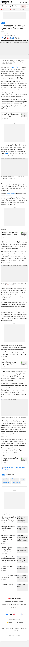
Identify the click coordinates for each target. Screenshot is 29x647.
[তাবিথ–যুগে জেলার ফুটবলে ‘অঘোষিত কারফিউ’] (22, 529)
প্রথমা (25, 604)
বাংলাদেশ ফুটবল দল (15, 67)
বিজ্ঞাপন (11, 628)
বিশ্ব (16, 6)
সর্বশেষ (2, 6)
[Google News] (22, 614)
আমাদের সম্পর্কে (4, 628)
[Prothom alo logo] (14, 599)
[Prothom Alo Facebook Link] (8, 614)
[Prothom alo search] (20, 2)
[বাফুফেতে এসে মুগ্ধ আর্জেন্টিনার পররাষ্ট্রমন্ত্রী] (24, 459)
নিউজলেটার (16, 631)
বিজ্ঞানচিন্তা (21, 602)
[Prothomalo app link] (9, 622)
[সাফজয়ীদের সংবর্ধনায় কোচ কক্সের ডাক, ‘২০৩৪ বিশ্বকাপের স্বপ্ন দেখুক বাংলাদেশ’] (22, 539)
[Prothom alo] (7, 2)
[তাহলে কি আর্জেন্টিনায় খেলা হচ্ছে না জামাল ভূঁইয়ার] (24, 115)
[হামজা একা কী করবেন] (22, 587)
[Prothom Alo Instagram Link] (15, 614)
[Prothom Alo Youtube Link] (19, 614)
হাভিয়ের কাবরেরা (10, 194)
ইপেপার (21, 604)
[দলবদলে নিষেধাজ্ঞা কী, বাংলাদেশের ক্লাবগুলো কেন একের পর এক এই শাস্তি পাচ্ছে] (22, 560)
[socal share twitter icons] (5, 39)
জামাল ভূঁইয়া (5, 479)
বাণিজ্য (19, 6)
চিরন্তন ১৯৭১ (16, 604)
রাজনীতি (12, 6)
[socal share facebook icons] (2, 39)
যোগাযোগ (10, 631)
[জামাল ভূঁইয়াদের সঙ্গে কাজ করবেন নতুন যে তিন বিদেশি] (24, 363)
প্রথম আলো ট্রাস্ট (5, 604)
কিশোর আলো (15, 602)
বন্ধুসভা (10, 604)
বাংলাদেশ (7, 6)
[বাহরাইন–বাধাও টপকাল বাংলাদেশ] (22, 569)
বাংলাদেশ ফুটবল (6, 482)
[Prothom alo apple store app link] (19, 622)
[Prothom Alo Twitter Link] (11, 614)
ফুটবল (3, 22)
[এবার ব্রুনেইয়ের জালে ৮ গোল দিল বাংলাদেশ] (22, 578)
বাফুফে (6, 154)
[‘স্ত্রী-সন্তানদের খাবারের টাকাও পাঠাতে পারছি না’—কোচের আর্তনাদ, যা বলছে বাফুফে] (22, 520)
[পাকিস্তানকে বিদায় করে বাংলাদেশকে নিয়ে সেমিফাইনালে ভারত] (22, 550)
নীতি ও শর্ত (23, 628)
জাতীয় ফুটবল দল (16, 482)
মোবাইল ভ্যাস (14, 607)
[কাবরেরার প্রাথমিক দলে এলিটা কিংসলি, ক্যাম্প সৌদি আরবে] (24, 233)
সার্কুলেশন (17, 628)
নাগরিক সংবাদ (8, 602)
